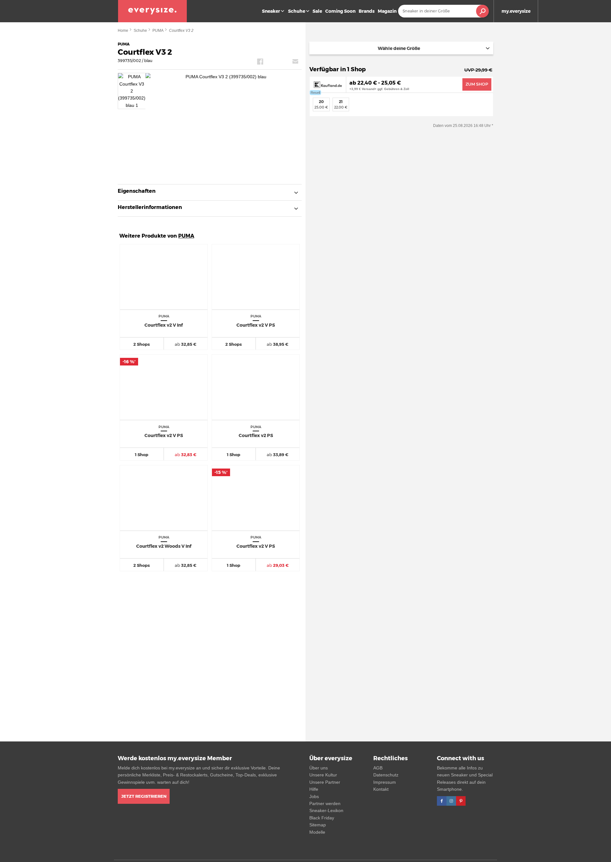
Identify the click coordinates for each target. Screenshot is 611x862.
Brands (367, 11)
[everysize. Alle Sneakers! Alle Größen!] (152, 11)
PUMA (158, 30)
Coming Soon (340, 11)
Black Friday (321, 817)
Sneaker (271, 11)
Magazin (387, 11)
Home (123, 30)
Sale (317, 11)
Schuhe (296, 11)
